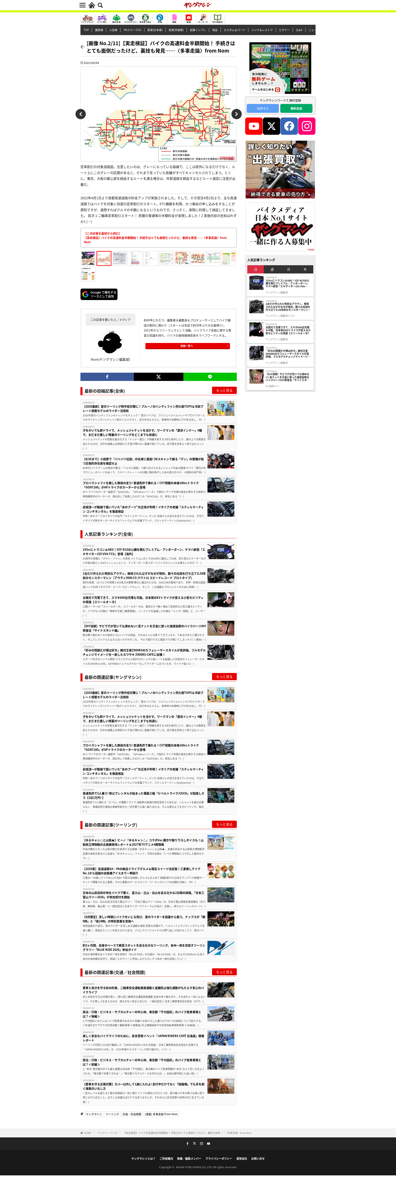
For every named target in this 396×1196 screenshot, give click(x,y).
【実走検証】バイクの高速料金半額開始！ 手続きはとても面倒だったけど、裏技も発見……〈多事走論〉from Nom (187, 1133)
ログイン (263, 108)
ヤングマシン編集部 (277, 292)
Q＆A (299, 30)
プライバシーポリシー (218, 1158)
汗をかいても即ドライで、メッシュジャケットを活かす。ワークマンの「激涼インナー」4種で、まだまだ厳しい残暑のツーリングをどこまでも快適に (142, 432)
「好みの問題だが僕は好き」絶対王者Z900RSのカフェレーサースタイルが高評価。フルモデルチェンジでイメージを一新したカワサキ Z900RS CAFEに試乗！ (144, 652)
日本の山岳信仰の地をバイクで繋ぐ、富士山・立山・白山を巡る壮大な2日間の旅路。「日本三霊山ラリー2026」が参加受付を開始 (143, 895)
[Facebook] (107, 377)
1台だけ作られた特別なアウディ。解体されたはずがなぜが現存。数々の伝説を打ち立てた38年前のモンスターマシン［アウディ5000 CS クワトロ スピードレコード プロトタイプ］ (144, 575)
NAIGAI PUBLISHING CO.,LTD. (194, 1167)
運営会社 (241, 1158)
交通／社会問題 (132, 1114)
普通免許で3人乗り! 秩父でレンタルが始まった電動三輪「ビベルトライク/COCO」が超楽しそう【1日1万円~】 (143, 795)
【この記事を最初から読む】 (155, 237)
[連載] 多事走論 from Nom (161, 1114)
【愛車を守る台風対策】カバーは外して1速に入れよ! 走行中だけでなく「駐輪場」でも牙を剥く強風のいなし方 (143, 1086)
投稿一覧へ (186, 346)
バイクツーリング (107, 1133)
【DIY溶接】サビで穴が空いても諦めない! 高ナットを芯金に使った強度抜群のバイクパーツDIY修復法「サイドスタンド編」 (144, 628)
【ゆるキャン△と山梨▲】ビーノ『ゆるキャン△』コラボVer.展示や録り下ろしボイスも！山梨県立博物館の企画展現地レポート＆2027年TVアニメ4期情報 (143, 842)
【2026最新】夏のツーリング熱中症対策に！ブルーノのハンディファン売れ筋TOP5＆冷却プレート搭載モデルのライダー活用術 (143, 408)
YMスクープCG (132, 30)
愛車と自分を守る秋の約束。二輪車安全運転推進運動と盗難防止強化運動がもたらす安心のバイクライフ (143, 990)
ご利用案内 (166, 1158)
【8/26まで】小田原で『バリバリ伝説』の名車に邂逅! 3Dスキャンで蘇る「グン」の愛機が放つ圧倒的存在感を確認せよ (143, 461)
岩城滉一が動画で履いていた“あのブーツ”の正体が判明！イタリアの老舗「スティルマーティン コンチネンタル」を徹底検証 (143, 509)
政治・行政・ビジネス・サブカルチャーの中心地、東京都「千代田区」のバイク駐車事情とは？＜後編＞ (142, 1014)
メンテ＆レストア (262, 30)
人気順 (113, 30)
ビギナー (284, 30)
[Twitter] (158, 377)
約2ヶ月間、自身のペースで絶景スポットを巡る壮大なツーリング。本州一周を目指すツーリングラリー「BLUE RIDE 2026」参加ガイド (144, 947)
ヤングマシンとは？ (143, 1158)
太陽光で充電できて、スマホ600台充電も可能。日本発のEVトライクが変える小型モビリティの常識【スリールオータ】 (143, 599)
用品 (215, 30)
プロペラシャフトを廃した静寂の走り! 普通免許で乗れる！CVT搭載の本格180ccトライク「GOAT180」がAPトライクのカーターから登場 (141, 485)
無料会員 (296, 108)
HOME (87, 1133)
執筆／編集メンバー (189, 1158)
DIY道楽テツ (272, 386)
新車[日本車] (155, 30)
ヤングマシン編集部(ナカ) (280, 316)
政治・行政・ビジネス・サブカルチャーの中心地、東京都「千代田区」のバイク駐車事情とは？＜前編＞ (142, 1062)
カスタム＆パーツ (234, 30)
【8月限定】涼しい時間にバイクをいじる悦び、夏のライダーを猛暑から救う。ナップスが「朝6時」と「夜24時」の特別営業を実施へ (144, 919)
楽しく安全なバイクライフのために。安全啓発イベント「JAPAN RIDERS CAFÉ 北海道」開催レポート (143, 1038)
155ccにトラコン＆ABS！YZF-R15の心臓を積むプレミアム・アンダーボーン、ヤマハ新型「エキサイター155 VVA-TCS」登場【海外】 (144, 551)
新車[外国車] (176, 30)
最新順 (99, 30)
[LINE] (210, 377)
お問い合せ (258, 1158)
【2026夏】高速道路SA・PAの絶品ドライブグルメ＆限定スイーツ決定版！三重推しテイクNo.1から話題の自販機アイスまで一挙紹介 (141, 871)
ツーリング (112, 1114)
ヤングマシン (94, 1114)
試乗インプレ (198, 30)
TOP (86, 30)
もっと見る (224, 390)
